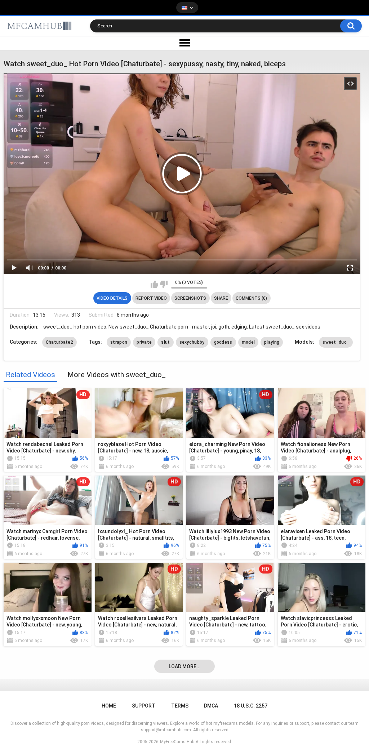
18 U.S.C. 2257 (250, 706)
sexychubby (192, 342)
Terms (179, 706)
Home (109, 706)
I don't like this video (164, 284)
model (248, 342)
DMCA (211, 706)
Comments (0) (251, 298)
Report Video (151, 298)
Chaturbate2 (59, 342)
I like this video (154, 284)
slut (165, 342)
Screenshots (190, 298)
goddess (223, 342)
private (144, 342)
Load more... (185, 666)
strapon (118, 342)
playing (271, 342)
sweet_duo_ (336, 342)
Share (221, 298)
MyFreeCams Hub (177, 741)
